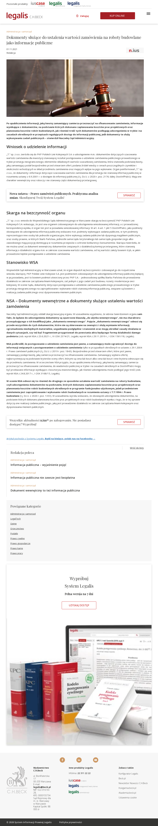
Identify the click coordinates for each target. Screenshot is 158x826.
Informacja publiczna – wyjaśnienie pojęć (38, 465)
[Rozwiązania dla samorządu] (57, 3)
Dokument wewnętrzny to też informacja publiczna (45, 490)
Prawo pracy (16, 553)
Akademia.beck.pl (127, 792)
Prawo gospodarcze (20, 543)
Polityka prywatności (70, 822)
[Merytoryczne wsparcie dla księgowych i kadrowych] (79, 3)
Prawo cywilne (17, 538)
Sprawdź (129, 195)
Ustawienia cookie (128, 797)
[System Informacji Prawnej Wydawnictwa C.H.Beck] (24, 16)
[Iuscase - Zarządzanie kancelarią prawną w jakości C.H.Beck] (78, 780)
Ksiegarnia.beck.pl (127, 787)
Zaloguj (84, 15)
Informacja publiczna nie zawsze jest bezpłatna (42, 477)
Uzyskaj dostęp (79, 605)
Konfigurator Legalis (128, 773)
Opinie (13, 523)
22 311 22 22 (83, 773)
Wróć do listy (137, 447)
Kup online (117, 15)
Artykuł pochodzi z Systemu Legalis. (50, 438)
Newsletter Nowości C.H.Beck (133, 783)
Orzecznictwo (17, 528)
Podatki (14, 533)
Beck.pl (122, 778)
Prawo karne (16, 548)
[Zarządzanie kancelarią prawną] (38, 3)
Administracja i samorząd (19, 31)
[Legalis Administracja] (79, 792)
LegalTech (15, 518)
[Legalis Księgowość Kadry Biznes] (83, 785)
